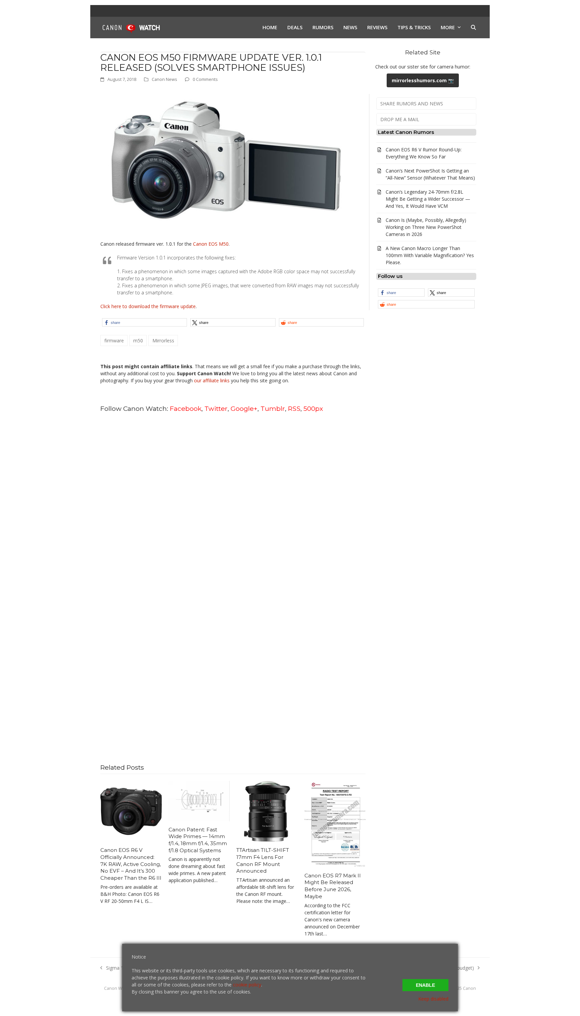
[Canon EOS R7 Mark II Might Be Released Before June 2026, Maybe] (335, 823)
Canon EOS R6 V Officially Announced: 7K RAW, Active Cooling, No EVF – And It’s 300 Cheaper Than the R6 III (130, 864)
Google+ (244, 408)
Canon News (164, 79)
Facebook (185, 408)
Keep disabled (433, 999)
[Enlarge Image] (224, 161)
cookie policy (247, 984)
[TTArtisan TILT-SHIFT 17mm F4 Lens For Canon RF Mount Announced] (267, 811)
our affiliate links (212, 380)
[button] (473, 27)
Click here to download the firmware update (148, 306)
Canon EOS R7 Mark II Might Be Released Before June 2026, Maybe (332, 886)
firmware (114, 340)
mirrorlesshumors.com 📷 (423, 80)
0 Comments (205, 79)
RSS (294, 408)
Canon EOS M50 (211, 244)
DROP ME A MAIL (399, 119)
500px (313, 408)
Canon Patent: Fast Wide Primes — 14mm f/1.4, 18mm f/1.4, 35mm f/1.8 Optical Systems (197, 840)
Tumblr (272, 408)
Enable (425, 985)
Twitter (216, 408)
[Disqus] (233, 504)
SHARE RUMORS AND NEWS (411, 103)
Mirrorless (163, 340)
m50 (138, 340)
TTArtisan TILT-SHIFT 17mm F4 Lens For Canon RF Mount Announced (262, 860)
